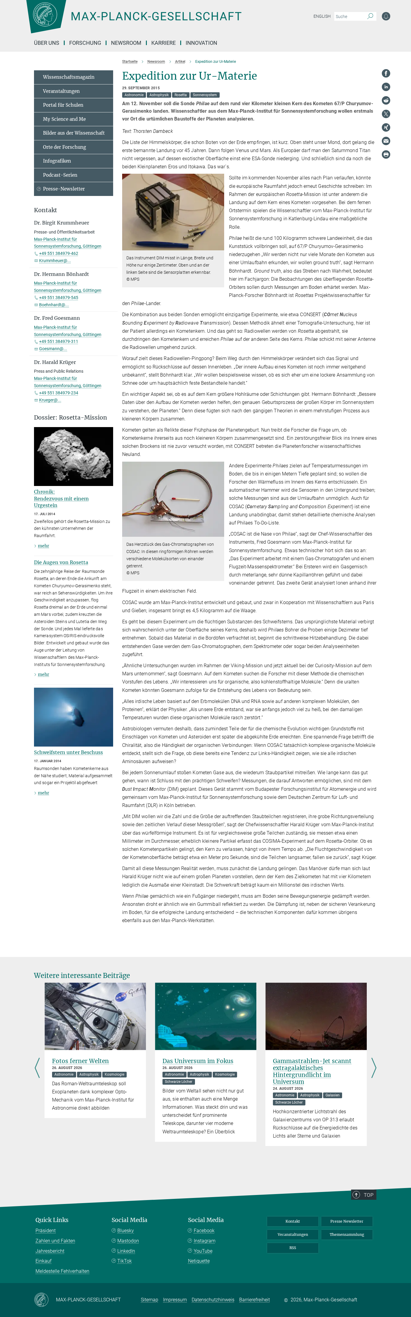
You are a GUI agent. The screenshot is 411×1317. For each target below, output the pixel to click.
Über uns (46, 43)
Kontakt (293, 1221)
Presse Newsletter (346, 1221)
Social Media (129, 1220)
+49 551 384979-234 (58, 392)
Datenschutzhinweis (213, 1300)
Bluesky (125, 1230)
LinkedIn (126, 1251)
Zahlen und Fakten (55, 1241)
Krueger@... (50, 400)
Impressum (175, 1300)
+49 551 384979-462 (58, 253)
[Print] (386, 154)
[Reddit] (386, 100)
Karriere (163, 43)
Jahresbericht (50, 1251)
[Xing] (386, 127)
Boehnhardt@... (54, 304)
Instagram (204, 1241)
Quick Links (52, 1220)
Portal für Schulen (63, 105)
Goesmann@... (53, 348)
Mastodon (128, 1241)
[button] (219, 246)
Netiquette (199, 1261)
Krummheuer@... (55, 260)
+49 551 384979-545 (58, 297)
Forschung (85, 43)
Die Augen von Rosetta (61, 562)
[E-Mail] (386, 140)
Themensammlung (347, 1234)
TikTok (124, 1261)
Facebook (204, 1230)
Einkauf (43, 1261)
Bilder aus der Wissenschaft (74, 133)
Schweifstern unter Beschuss (68, 752)
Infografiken (57, 161)
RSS (292, 1247)
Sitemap (149, 1300)
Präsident (46, 1230)
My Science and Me (64, 119)
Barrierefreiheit (254, 1300)
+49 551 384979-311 (58, 341)
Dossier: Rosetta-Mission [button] (70, 417)
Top (368, 1195)
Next (374, 1068)
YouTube (203, 1251)
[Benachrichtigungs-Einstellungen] (386, 16)
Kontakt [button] (45, 210)
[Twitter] (386, 113)
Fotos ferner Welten (80, 1061)
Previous (37, 1068)
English (322, 16)
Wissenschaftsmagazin (68, 77)
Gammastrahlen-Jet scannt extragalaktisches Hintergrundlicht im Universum (312, 1071)
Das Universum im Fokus (197, 1061)
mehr (43, 545)
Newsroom (126, 43)
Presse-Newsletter (64, 189)
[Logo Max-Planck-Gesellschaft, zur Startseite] (133, 21)
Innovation (201, 43)
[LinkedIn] (386, 86)
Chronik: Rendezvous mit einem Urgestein (61, 498)
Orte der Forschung (64, 147)
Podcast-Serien (60, 175)
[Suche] (370, 16)
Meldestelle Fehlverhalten (62, 1271)
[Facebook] (386, 73)
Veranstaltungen (61, 91)
